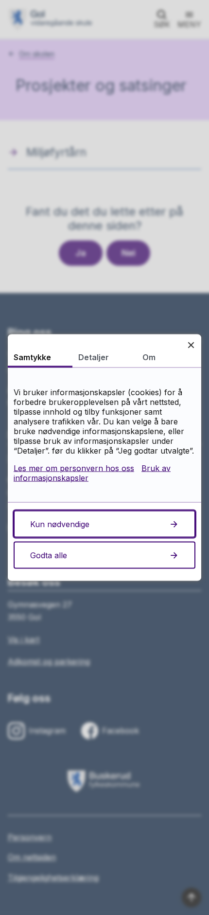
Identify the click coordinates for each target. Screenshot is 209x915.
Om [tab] (149, 357)
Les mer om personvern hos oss (74, 468)
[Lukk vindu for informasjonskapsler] (191, 345)
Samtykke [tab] (32, 357)
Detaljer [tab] (93, 357)
